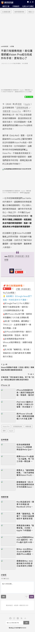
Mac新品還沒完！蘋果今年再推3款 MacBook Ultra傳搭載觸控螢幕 (25, 504)
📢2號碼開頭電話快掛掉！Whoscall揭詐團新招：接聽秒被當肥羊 (17, 342)
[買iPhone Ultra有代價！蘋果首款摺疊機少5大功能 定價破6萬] (8, 417)
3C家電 (12, 46)
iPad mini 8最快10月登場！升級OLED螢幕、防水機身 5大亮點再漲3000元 (25, 404)
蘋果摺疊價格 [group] (19, 11)
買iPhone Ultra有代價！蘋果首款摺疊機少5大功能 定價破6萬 (25, 416)
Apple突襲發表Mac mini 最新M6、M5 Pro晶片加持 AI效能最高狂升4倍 (25, 539)
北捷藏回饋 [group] (6, 11)
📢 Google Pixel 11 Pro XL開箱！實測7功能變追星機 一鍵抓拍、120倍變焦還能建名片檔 (17, 307)
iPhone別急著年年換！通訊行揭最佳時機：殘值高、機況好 (25, 392)
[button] (30, 2)
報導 (22, 135)
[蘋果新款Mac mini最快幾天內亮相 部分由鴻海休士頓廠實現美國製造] (8, 565)
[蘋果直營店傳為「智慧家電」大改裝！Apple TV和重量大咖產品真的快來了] (8, 529)
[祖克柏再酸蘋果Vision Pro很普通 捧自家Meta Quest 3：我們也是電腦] (8, 448)
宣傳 (14, 233)
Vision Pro (6, 426)
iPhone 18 (5, 385)
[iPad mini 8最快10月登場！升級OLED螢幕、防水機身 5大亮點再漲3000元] (8, 405)
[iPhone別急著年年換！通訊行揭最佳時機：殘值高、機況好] (8, 394)
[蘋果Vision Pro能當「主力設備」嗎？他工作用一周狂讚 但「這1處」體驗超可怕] (8, 460)
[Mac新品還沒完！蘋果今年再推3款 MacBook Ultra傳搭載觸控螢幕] (8, 505)
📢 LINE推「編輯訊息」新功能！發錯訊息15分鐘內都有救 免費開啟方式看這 (17, 353)
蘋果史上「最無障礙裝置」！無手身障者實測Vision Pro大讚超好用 (25, 472)
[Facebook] (10, 618)
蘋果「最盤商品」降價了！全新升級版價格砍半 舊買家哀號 (25, 516)
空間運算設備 (17, 426)
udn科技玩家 (4, 46)
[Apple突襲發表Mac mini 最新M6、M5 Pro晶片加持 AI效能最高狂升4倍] (8, 541)
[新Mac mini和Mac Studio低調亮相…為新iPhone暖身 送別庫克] (8, 553)
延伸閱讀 (4, 439)
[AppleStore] (25, 618)
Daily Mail (26, 192)
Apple (11, 431)
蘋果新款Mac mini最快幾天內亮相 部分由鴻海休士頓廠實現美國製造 (25, 563)
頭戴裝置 (28, 426)
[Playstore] (21, 618)
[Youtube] (28, 2)
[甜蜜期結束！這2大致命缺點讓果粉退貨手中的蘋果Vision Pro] (8, 486)
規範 (3, 597)
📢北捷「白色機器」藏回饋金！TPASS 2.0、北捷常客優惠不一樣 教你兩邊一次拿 (17, 324)
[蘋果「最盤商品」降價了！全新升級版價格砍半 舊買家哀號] (8, 517)
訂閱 (26, 623)
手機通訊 (15, 6)
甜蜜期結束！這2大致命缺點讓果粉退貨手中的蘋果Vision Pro (25, 484)
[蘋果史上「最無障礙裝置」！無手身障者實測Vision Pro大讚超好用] (8, 474)
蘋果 (4, 431)
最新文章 (5, 6)
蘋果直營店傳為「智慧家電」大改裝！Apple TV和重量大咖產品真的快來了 (25, 527)
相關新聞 (4, 497)
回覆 (31, 597)
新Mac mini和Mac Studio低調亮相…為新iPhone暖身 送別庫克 (25, 551)
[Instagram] (13, 618)
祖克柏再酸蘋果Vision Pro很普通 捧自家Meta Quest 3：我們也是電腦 (25, 447)
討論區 (4, 574)
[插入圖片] (26, 596)
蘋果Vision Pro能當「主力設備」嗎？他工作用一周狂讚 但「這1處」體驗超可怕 (25, 458)
